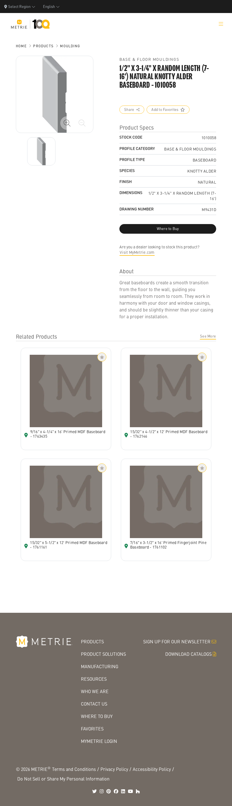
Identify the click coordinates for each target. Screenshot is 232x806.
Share (129, 109)
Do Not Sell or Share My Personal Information (63, 779)
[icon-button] (67, 123)
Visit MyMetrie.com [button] (137, 252)
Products (43, 46)
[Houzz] (138, 791)
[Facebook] (116, 791)
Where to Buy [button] (168, 228)
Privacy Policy (114, 769)
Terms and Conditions (74, 769)
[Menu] (221, 24)
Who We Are (95, 691)
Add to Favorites (164, 109)
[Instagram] (102, 791)
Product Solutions (103, 654)
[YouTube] (130, 791)
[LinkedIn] (123, 791)
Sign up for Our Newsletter (176, 641)
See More (208, 336)
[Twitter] (94, 791)
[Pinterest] (108, 791)
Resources (94, 679)
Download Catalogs (188, 654)
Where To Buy (97, 716)
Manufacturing (99, 666)
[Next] (41, 151)
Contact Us (94, 704)
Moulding (70, 46)
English (49, 6)
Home (21, 46)
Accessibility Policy (152, 769)
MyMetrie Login (99, 741)
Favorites (92, 729)
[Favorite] (101, 357)
